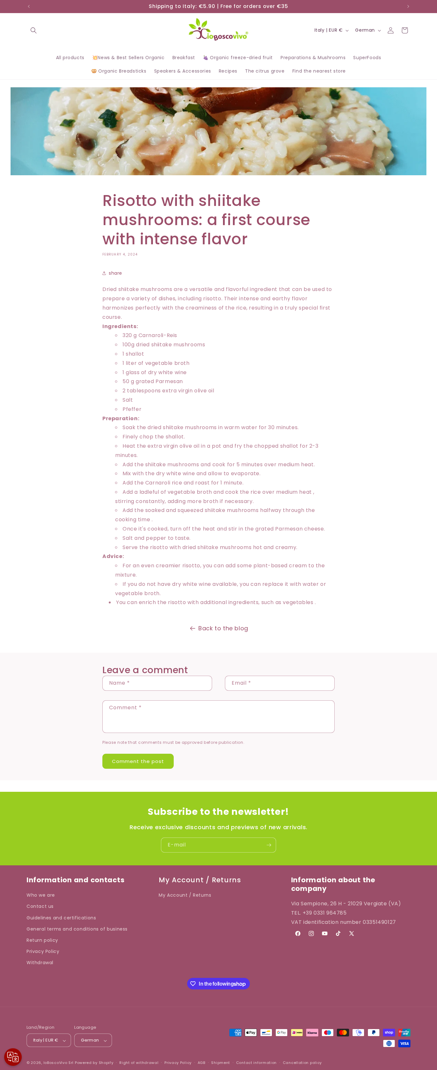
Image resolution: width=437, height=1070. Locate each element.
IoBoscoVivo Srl (59, 1063)
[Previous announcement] (29, 6)
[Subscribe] (269, 845)
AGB (201, 1062)
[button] (34, 30)
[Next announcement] (408, 6)
